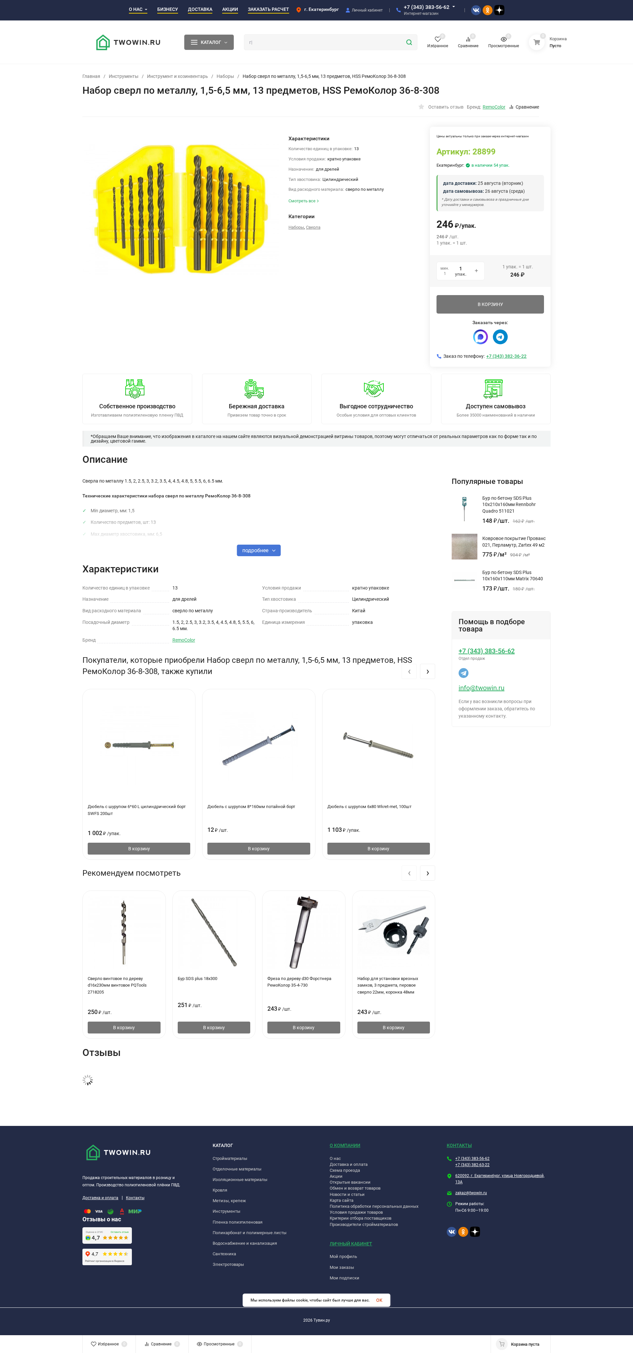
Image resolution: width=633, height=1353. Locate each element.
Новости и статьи (347, 1194)
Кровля (220, 1190)
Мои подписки (344, 1277)
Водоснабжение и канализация (245, 1243)
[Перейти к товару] (180, 209)
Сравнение (527, 107)
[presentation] (409, 671)
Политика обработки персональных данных (374, 1206)
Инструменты (123, 76)
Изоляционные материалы (240, 1179)
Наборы (225, 76)
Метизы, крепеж (229, 1200)
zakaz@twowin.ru (471, 1193)
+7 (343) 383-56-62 (426, 7)
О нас (335, 1158)
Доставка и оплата (100, 1198)
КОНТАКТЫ (459, 1145)
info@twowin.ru (481, 688)
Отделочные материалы (237, 1169)
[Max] (480, 336)
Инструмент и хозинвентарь (177, 76)
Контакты (135, 1198)
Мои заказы (342, 1267)
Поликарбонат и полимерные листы (249, 1232)
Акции (336, 1176)
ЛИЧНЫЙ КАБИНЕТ (351, 1243)
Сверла (313, 227)
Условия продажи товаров (356, 1212)
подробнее (256, 550)
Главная (91, 76)
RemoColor (183, 640)
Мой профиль (343, 1256)
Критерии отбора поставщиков (360, 1218)
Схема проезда (345, 1170)
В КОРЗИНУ (490, 304)
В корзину (139, 848)
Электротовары (228, 1264)
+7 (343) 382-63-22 (472, 1165)
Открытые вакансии (350, 1182)
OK (379, 1300)
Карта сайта (341, 1200)
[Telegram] (500, 336)
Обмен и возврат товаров (355, 1188)
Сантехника (224, 1253)
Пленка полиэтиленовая (237, 1222)
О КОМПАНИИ (345, 1145)
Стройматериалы (230, 1158)
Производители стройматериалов (364, 1224)
